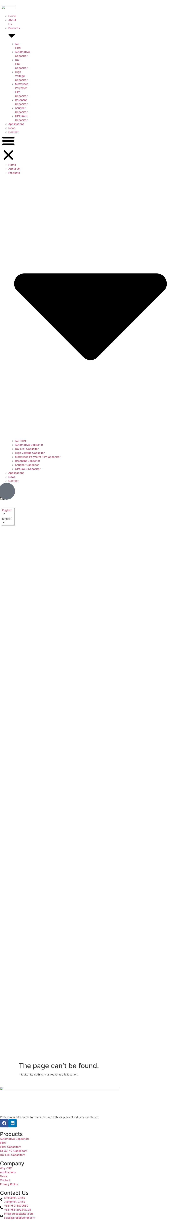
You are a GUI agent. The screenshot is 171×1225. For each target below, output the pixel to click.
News (11, 128)
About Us (14, 168)
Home (12, 16)
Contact (13, 132)
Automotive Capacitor (29, 444)
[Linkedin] (12, 1123)
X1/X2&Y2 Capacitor (28, 468)
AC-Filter (20, 440)
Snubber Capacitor (27, 464)
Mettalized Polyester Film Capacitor (37, 456)
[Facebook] (4, 1123)
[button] (8, 148)
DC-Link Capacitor (27, 448)
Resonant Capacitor (27, 460)
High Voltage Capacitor (21, 76)
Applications (16, 124)
